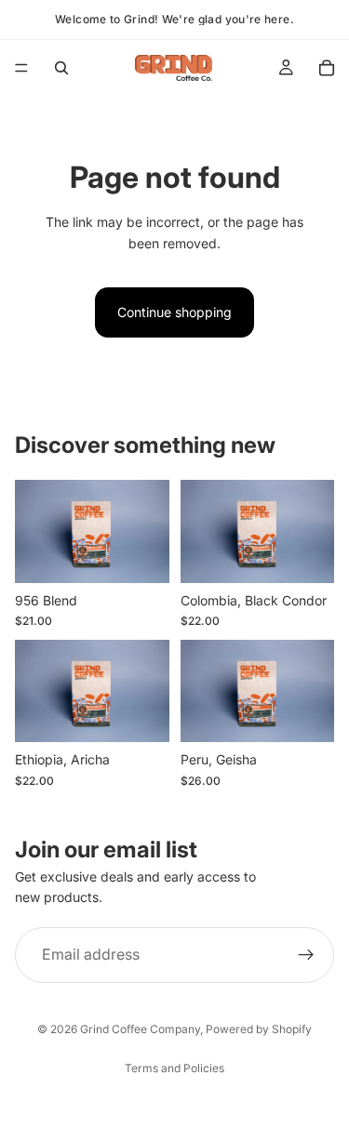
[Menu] (21, 67)
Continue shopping (174, 312)
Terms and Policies (174, 1068)
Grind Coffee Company (140, 1029)
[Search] (61, 67)
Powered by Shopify (259, 1029)
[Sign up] (306, 954)
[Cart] (326, 67)
